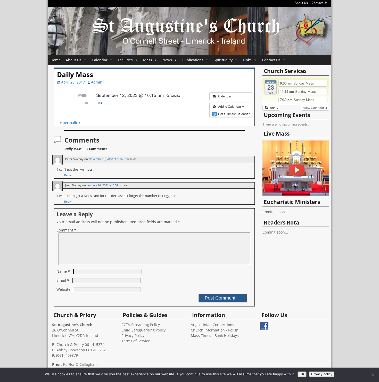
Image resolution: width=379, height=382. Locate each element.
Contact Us (319, 3)
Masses (104, 103)
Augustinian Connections (212, 324)
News (167, 59)
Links (247, 59)
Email (62, 280)
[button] (228, 106)
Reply (69, 175)
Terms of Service (135, 340)
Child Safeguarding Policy (143, 330)
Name (63, 271)
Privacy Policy (132, 335)
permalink (71, 122)
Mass (147, 59)
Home (56, 59)
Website (63, 289)
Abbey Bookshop (70, 349)
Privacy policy (321, 374)
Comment (66, 230)
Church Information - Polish (214, 330)
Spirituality (223, 59)
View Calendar (314, 107)
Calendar (100, 59)
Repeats (175, 95)
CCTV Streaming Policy (140, 324)
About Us (301, 3)
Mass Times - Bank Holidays (215, 335)
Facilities (125, 59)
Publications (192, 59)
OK (302, 374)
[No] (372, 374)
